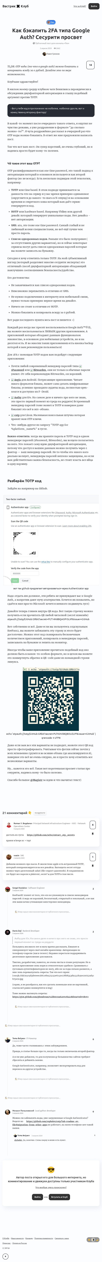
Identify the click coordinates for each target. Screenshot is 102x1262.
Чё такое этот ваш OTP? (23, 163)
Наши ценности (17, 1238)
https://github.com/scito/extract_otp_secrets (51, 835)
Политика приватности (43, 1238)
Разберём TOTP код (24, 481)
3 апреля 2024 (19, 829)
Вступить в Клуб (59, 1197)
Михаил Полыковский (23, 1111)
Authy (18, 397)
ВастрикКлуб (15, 6)
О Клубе (5, 1238)
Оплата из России (19, 1243)
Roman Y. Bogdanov (23, 823)
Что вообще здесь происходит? (51, 1187)
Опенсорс (6, 1243)
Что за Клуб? (80, 6)
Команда (29, 1238)
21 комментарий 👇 (17, 813)
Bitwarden (39, 369)
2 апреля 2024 (19, 858)
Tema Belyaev (19, 1038)
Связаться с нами (62, 1238)
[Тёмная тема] (97, 1240)
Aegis (17, 379)
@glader (18, 1140)
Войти (94, 6)
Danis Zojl (17, 931)
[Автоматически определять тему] (93, 1240)
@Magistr (36, 780)
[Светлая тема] (89, 1240)
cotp (17, 415)
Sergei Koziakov (20, 888)
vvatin (17, 855)
